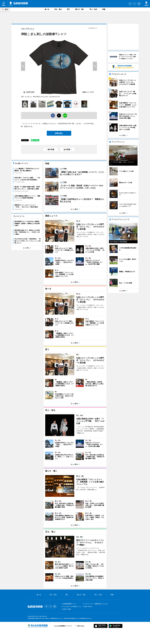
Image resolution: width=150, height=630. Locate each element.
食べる (47, 9)
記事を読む (59, 133)
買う (68, 9)
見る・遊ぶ (58, 9)
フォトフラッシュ (27, 29)
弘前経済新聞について (69, 604)
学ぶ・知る (93, 9)
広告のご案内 (67, 609)
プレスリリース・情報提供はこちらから (96, 604)
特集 (103, 9)
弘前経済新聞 (18, 4)
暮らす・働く (79, 9)
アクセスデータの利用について (72, 606)
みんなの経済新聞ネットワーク (38, 625)
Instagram (139, 4)
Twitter (134, 4)
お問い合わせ (88, 606)
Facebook (130, 4)
